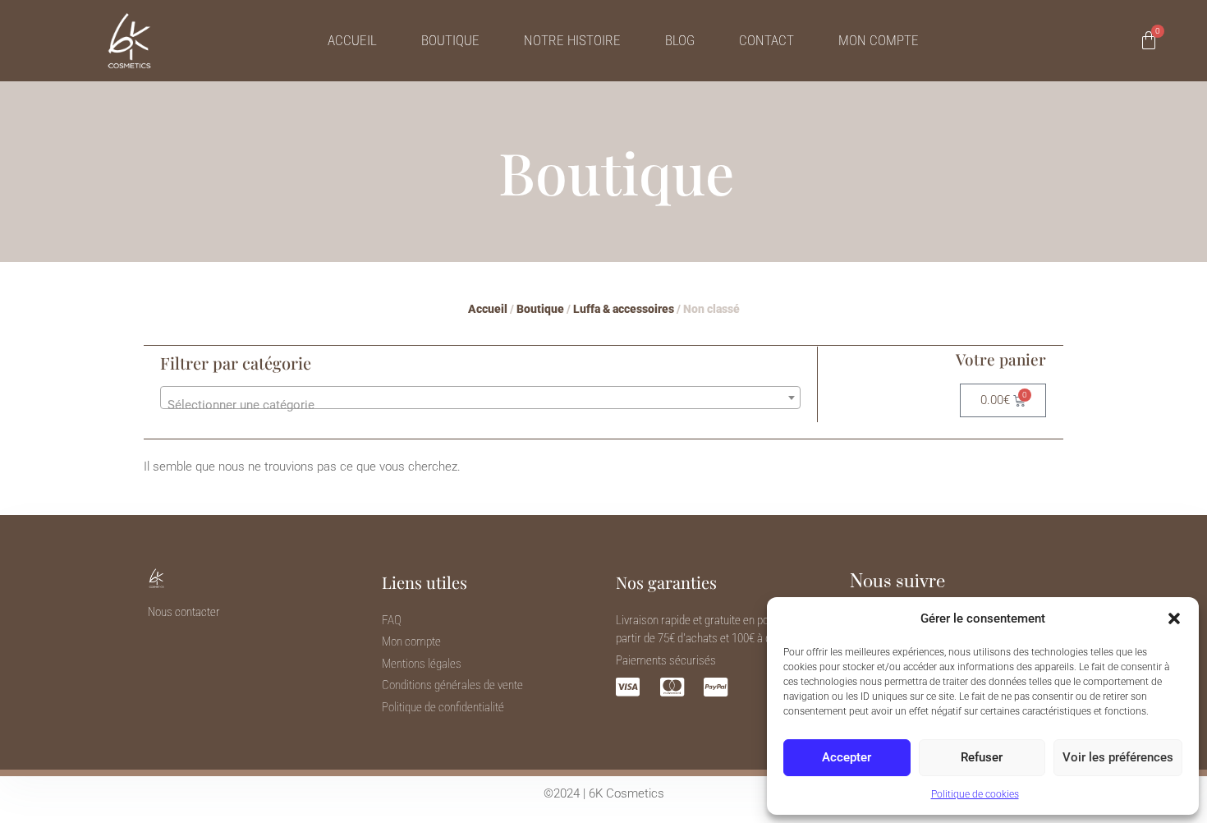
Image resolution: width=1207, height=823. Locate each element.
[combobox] (480, 397)
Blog (680, 40)
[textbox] (480, 404)
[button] (1174, 618)
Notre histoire (572, 40)
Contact (766, 40)
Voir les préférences (1117, 757)
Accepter (846, 757)
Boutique (450, 40)
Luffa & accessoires (623, 308)
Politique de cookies (975, 794)
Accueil (352, 40)
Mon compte (878, 40)
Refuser (982, 757)
